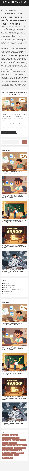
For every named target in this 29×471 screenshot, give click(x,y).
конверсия (5, 442)
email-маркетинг (6, 440)
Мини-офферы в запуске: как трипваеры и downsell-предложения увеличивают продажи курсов (14, 246)
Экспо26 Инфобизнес (14, 2)
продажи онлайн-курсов (20, 447)
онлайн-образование (7, 455)
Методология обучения (9, 285)
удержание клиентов (7, 457)
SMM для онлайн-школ (9, 287)
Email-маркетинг (7, 291)
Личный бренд (6, 293)
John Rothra (11, 132)
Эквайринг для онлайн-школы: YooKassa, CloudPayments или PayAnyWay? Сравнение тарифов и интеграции (12, 197)
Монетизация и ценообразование (12, 289)
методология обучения (18, 452)
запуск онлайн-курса (7, 447)
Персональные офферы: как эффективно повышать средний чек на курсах (14, 93)
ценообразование (7, 452)
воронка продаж (6, 437)
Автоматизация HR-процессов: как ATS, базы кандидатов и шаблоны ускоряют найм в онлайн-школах (13, 271)
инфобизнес (5, 435)
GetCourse (14, 440)
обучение (16, 455)
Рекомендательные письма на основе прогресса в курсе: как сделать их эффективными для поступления (14, 221)
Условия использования (17, 467)
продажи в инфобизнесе (20, 445)
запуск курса (22, 440)
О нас (10, 467)
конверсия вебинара (7, 450)
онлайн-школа (13, 435)
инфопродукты (17, 450)
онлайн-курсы (13, 442)
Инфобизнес (6, 283)
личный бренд (15, 437)
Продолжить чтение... (14, 124)
